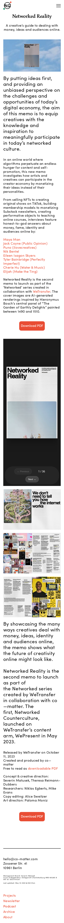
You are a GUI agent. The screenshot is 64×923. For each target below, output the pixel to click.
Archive (9, 911)
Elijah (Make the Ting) (20, 271)
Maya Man (12, 239)
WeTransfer (41, 291)
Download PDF (32, 325)
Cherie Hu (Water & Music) (24, 267)
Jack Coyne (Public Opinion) (25, 243)
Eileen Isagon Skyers (19, 255)
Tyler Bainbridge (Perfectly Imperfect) (24, 261)
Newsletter (11, 900)
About (7, 916)
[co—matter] (7, 5)
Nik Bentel (11, 251)
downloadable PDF (43, 768)
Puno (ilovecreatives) (20, 247)
